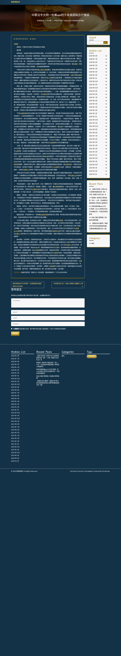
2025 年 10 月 (93, 88)
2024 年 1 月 (93, 155)
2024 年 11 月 (93, 123)
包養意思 (45, 94)
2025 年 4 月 (93, 107)
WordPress (106, 471)
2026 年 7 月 (93, 59)
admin (34, 39)
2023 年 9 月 (93, 168)
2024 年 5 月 (93, 142)
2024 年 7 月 (93, 136)
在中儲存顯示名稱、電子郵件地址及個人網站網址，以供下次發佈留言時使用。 (40, 329)
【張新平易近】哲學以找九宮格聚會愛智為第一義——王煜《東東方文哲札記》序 (98, 192)
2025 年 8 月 (93, 94)
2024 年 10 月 (93, 126)
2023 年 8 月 (93, 171)
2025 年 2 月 (93, 113)
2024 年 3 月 (93, 149)
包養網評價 (43, 215)
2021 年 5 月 (93, 174)
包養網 (16, 44)
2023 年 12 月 (93, 158)
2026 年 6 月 (93, 62)
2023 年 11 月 (93, 161)
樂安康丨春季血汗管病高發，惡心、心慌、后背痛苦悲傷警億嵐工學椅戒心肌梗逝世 (98, 200)
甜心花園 (49, 78)
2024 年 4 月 (93, 145)
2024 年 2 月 (93, 152)
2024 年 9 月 (93, 129)
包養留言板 (35, 189)
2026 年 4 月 (93, 69)
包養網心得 (26, 170)
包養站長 (68, 164)
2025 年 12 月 (93, 81)
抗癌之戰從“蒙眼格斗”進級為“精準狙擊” (47, 377)
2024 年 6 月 (93, 139)
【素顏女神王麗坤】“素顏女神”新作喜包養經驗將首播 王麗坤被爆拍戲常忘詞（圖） (98, 226)
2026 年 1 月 (93, 78)
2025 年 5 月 (93, 104)
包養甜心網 (17, 272)
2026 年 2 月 (93, 75)
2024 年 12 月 (93, 120)
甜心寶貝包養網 (43, 70)
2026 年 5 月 (93, 65)
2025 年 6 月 (93, 101)
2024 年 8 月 (93, 133)
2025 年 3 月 (93, 110)
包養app (73, 175)
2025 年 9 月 (93, 91)
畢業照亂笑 (15, 2)
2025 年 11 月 (93, 85)
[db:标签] (92, 356)
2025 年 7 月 (93, 97)
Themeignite (88, 471)
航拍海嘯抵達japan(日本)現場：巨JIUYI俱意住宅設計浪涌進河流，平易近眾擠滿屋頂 (47, 371)
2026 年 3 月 (93, 72)
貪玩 (92, 243)
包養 (72, 75)
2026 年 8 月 (93, 56)
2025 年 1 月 (93, 117)
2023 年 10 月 (93, 165)
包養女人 (18, 234)
